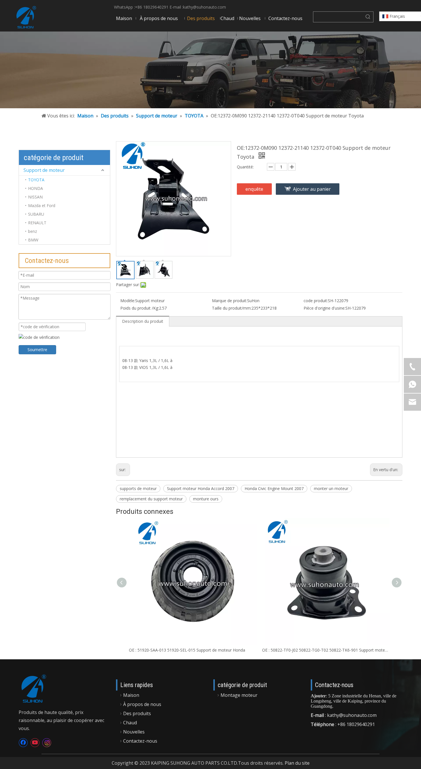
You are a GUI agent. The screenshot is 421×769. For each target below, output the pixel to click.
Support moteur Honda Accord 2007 (200, 488)
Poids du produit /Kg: (139, 308)
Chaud (130, 722)
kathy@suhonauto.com (204, 7)
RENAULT (37, 222)
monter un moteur (331, 488)
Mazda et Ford (41, 205)
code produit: (316, 300)
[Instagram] (46, 742)
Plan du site (297, 763)
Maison (131, 695)
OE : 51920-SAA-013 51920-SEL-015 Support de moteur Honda (187, 650)
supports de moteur (138, 488)
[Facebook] (23, 742)
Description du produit (142, 321)
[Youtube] (35, 742)
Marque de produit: (229, 300)
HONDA (35, 188)
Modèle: (127, 300)
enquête (254, 189)
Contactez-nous (140, 741)
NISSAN (35, 197)
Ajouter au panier (312, 189)
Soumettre (37, 349)
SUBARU (36, 214)
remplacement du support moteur (151, 498)
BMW (33, 240)
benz (32, 231)
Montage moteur (239, 695)
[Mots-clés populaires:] (368, 17)
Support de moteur (44, 170)
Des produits (137, 713)
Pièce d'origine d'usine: (324, 308)
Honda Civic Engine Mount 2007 (274, 488)
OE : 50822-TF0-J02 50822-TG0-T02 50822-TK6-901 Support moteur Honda (325, 650)
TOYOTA (36, 179)
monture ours (206, 498)
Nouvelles (134, 732)
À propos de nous (142, 704)
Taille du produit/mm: (231, 308)
